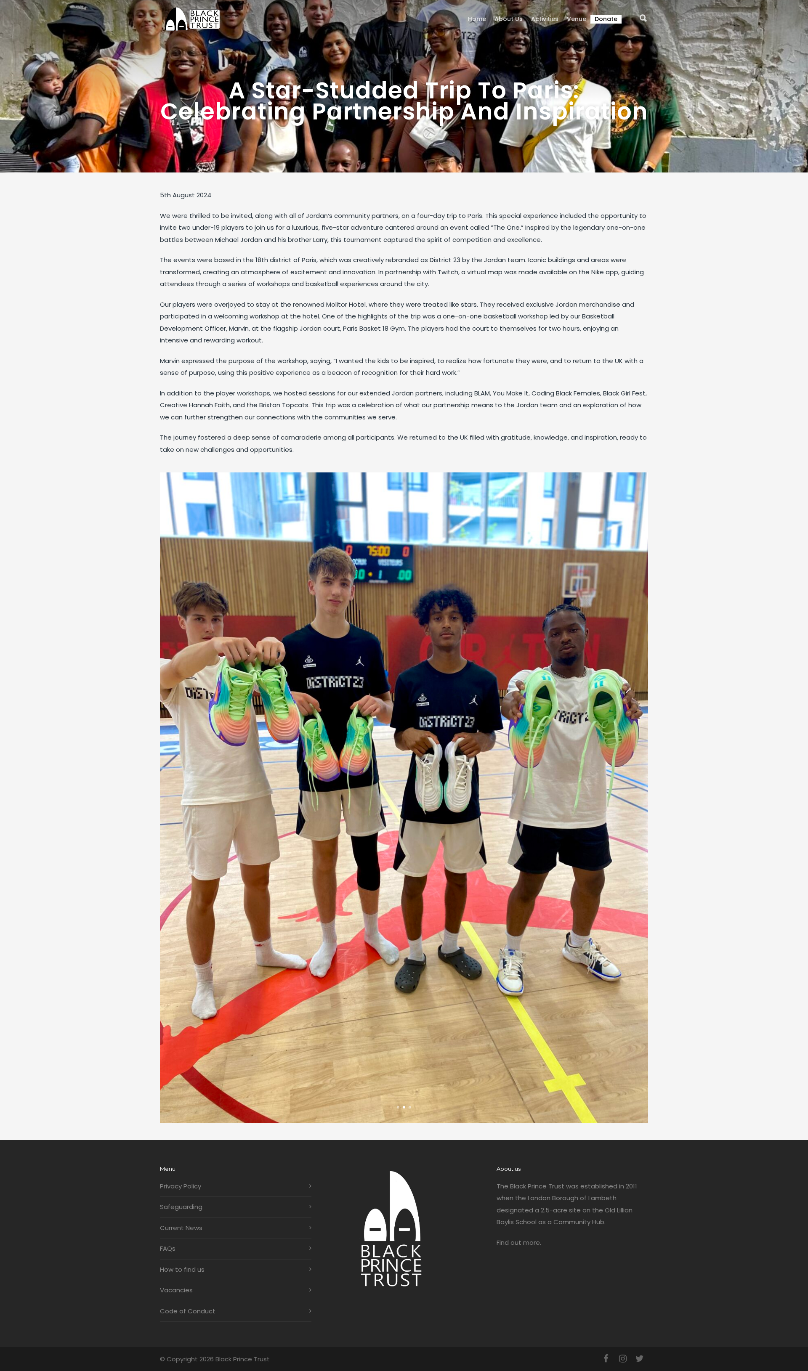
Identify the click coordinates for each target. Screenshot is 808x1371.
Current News (181, 1227)
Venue (576, 19)
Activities (544, 19)
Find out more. (519, 1242)
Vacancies (176, 1290)
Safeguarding (181, 1206)
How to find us (182, 1269)
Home (477, 19)
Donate (606, 19)
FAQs (167, 1248)
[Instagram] (622, 1358)
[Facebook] (606, 1358)
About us (508, 19)
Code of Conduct (187, 1311)
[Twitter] (639, 1358)
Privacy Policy (180, 1186)
